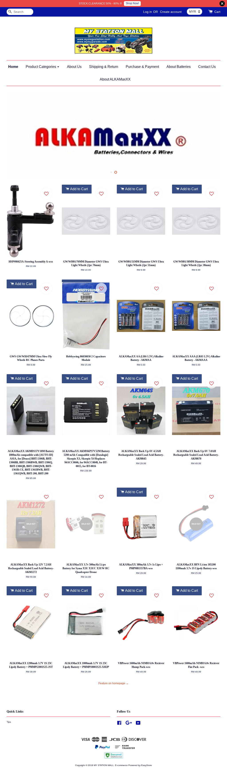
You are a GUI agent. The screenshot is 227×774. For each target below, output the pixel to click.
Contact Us (207, 67)
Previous (16, 135)
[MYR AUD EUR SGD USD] (194, 11)
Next (211, 135)
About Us (74, 67)
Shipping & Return (103, 67)
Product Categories (41, 67)
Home (13, 67)
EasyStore (146, 765)
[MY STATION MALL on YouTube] (138, 724)
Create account (171, 11)
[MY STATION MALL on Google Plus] (129, 724)
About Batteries (178, 67)
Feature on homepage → (113, 683)
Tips (9, 722)
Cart (217, 11)
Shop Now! (132, 3)
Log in (147, 11)
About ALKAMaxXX (115, 79)
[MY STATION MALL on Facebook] (119, 724)
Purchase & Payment (142, 67)
